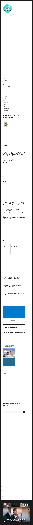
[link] (4, 509)
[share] (28, 508)
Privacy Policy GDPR (9, 499)
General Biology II (6, 70)
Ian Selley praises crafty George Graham (12, 508)
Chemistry (6, 62)
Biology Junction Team (7, 320)
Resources (5, 96)
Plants (4, 104)
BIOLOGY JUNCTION (9, 14)
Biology (5, 60)
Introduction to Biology (7, 86)
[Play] (24, 505)
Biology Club (5, 84)
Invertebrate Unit (6, 108)
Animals (4, 106)
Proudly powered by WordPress (17, 499)
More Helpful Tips (7, 78)
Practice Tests (6, 54)
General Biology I (6, 68)
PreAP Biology (6, 80)
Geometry (6, 64)
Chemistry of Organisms (7, 88)
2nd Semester (6, 48)
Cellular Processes (6, 94)
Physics (5, 66)
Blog (4, 56)
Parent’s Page (6, 74)
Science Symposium (7, 82)
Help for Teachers (6, 72)
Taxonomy (5, 100)
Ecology (4, 98)
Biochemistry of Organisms (7, 90)
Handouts (6, 50)
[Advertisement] (16, 23)
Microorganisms (5, 102)
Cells (4, 92)
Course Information (7, 76)
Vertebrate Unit (5, 110)
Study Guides (6, 52)
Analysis (5, 58)
